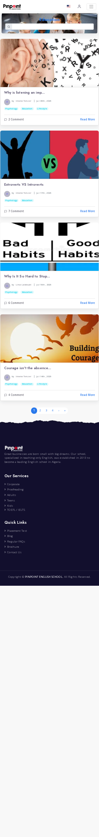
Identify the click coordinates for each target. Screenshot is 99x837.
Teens (11, 500)
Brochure (13, 547)
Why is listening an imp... (24, 93)
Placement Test (17, 531)
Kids (10, 505)
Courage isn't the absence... (27, 368)
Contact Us (14, 552)
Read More (87, 119)
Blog (10, 536)
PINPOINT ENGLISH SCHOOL (43, 577)
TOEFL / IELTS (16, 510)
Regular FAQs (16, 541)
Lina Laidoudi (23, 284)
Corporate (13, 484)
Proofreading (15, 489)
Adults (11, 495)
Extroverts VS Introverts (23, 185)
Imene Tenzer (23, 100)
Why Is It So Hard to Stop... (27, 276)
